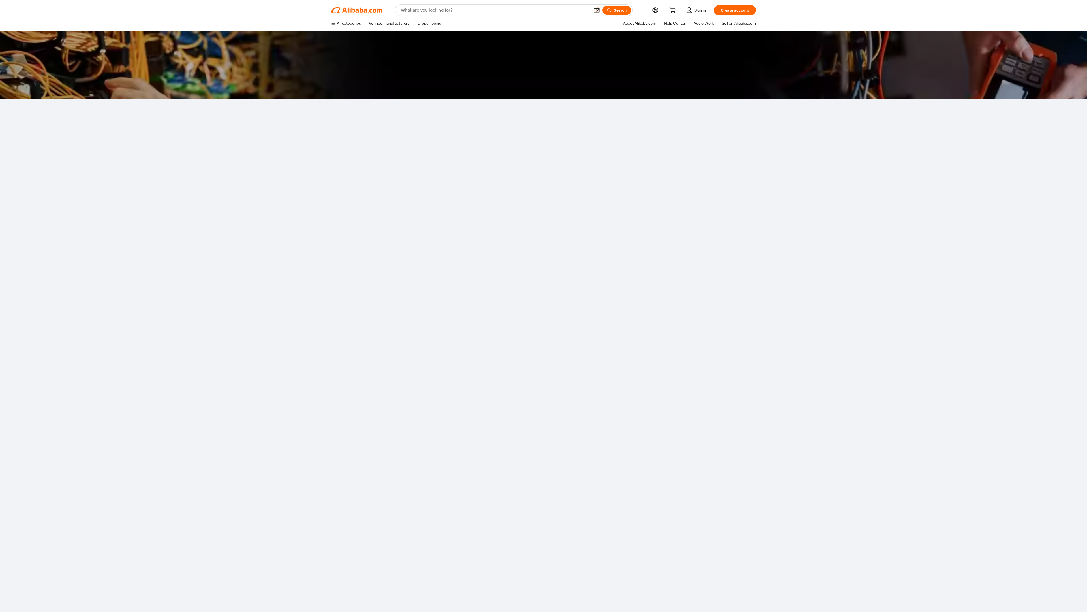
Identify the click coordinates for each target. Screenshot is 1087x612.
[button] (596, 10)
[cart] (673, 11)
